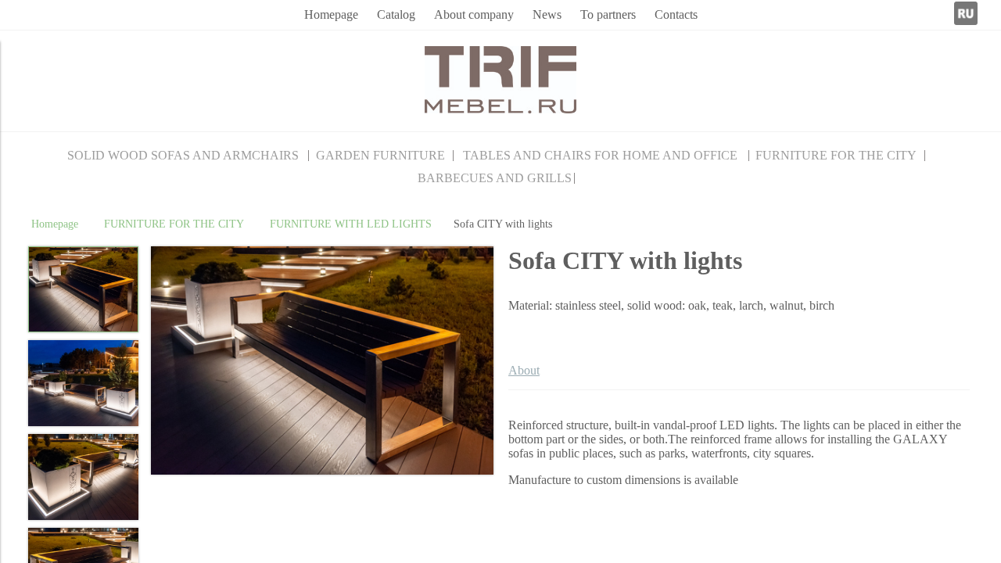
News (547, 14)
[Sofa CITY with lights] (322, 362)
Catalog (396, 14)
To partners (608, 14)
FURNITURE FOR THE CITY (174, 223)
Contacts (676, 14)
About (524, 370)
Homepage (331, 14)
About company (474, 14)
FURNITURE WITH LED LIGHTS (351, 223)
